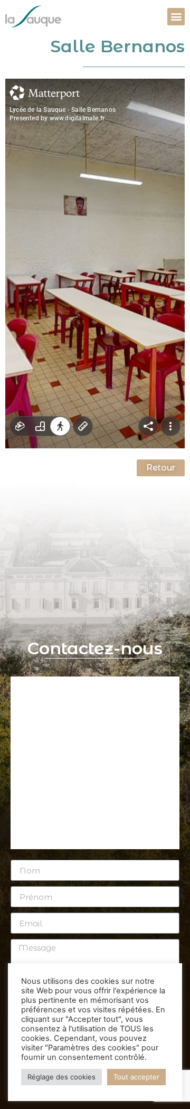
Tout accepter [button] (136, 1077)
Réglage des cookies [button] (61, 1077)
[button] (176, 16)
